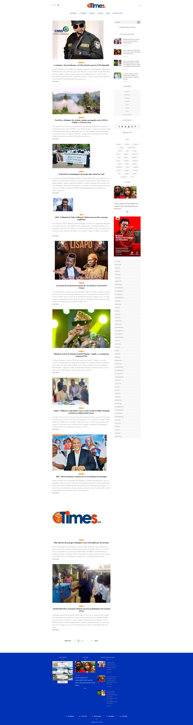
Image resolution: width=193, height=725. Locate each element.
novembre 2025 (119, 298)
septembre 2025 (119, 305)
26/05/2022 (99, 57)
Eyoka (134, 151)
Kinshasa (135, 161)
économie (83, 13)
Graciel (126, 154)
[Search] (140, 5)
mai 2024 (117, 357)
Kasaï (118, 161)
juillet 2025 (118, 311)
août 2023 (117, 387)
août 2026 (117, 268)
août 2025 (117, 308)
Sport (127, 111)
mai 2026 (117, 278)
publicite (127, 101)
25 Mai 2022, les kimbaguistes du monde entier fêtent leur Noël (81, 174)
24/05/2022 (84, 403)
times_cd (57, 57)
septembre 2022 (119, 423)
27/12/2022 (125, 45)
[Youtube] (128, 127)
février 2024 (118, 367)
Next (96, 641)
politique (73, 13)
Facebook (71, 716)
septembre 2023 (119, 384)
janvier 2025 (118, 331)
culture (100, 13)
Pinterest (111, 716)
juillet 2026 (118, 271)
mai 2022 (117, 437)
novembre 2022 (119, 417)
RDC (119, 174)
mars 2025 (117, 324)
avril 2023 (117, 400)
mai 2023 (117, 397)
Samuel (126, 174)
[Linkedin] (125, 127)
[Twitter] (122, 127)
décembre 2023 (119, 374)
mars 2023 (117, 404)
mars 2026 (117, 285)
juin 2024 (117, 354)
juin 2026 (117, 275)
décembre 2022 (119, 414)
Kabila (126, 157)
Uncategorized (127, 114)
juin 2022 (117, 433)
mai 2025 (117, 318)
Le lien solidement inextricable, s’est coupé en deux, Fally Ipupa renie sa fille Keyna (131, 51)
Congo (121, 148)
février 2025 (118, 328)
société (91, 13)
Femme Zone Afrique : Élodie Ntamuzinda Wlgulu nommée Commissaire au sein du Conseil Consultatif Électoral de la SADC (85, 685)
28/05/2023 (125, 56)
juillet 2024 (118, 351)
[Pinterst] (135, 127)
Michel (118, 170)
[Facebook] (119, 127)
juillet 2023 (118, 390)
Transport (124, 177)
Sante (81, 214)
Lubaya (134, 164)
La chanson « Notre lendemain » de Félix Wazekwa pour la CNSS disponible (81, 65)
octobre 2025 (119, 301)
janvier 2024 (118, 371)
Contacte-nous (118, 13)
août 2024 (117, 347)
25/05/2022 (95, 112)
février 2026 (118, 288)
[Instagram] (132, 127)
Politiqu (135, 170)
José (119, 157)
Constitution (131, 148)
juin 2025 (117, 314)
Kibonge (126, 161)
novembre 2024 (119, 338)
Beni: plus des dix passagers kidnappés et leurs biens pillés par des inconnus (81, 543)
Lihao (119, 164)
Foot (118, 154)
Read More (55, 81)
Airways (119, 144)
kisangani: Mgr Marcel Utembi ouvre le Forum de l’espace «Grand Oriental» (131, 41)
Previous (68, 641)
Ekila (127, 151)
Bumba (127, 144)
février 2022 (118, 443)
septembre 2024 (119, 344)
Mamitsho (119, 167)
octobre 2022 (119, 420)
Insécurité (134, 154)
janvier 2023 (118, 410)
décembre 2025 (119, 295)
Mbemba (136, 167)
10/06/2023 (125, 82)
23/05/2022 (102, 469)
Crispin (120, 151)
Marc (127, 167)
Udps (132, 177)
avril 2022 (117, 440)
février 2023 (118, 407)
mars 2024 (117, 364)
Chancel (135, 144)
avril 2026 (117, 281)
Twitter (84, 716)
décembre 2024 (119, 334)
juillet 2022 (118, 430)
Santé (134, 174)
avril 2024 (117, 361)
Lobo (127, 164)
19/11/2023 (125, 69)
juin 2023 (117, 394)
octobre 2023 (119, 380)
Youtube (124, 716)
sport (108, 13)
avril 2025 (117, 321)
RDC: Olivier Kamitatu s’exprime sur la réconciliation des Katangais (81, 477)
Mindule (127, 170)
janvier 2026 (118, 291)
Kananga (134, 157)
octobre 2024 (119, 341)
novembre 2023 (119, 377)
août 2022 (117, 427)
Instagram (97, 716)
